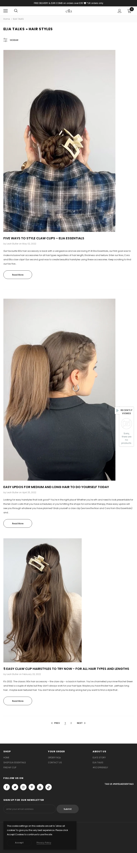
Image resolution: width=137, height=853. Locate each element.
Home (6, 18)
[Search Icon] (16, 11)
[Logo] (69, 10)
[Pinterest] (32, 787)
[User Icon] (119, 11)
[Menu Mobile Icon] (5, 11)
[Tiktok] (48, 787)
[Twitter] (15, 787)
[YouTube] (40, 787)
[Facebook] (6, 787)
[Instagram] (23, 787)
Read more (18, 274)
